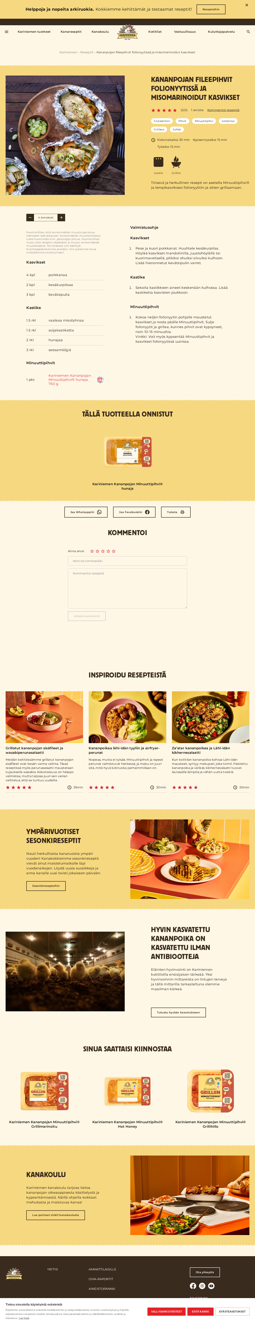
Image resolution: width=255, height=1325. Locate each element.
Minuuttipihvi (204, 121)
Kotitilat (155, 31)
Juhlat (177, 129)
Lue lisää (24, 1318)
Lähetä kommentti (87, 616)
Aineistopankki (102, 1289)
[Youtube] (211, 1286)
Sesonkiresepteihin (46, 886)
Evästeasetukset (232, 1311)
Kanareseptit (71, 31)
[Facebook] (193, 1286)
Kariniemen (68, 52)
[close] (247, 5)
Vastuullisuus (185, 31)
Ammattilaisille (102, 1269)
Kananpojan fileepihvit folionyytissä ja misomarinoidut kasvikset (146, 52)
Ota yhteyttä (205, 1272)
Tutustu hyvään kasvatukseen (178, 1012)
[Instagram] (202, 1286)
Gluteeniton (162, 121)
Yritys (52, 1269)
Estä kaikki (200, 1311)
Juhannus (228, 121)
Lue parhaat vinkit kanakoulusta (55, 1215)
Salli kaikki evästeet (166, 1311)
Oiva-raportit (101, 1279)
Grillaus (159, 129)
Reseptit (87, 52)
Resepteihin (211, 9)
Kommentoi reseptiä (223, 110)
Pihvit (182, 121)
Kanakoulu (100, 31)
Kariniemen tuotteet (34, 31)
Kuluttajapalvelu (221, 31)
